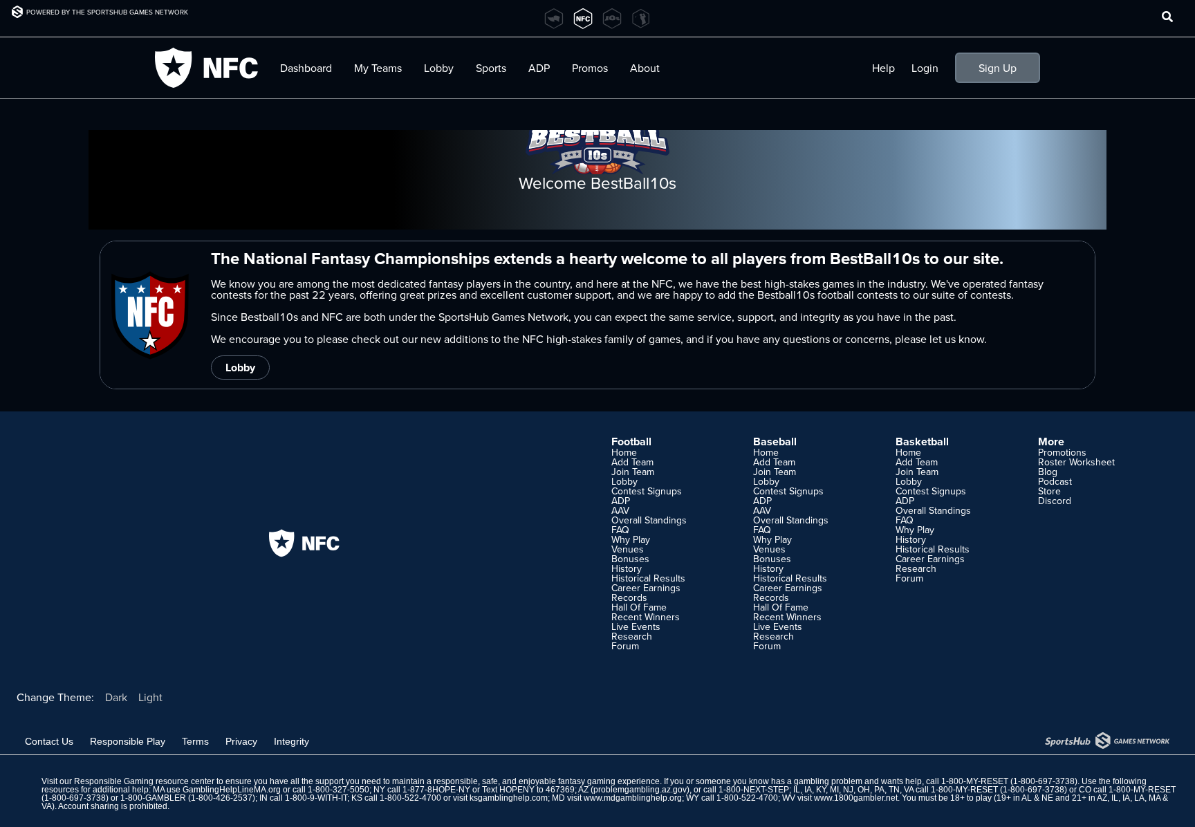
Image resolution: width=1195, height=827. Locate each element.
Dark (116, 697)
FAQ (620, 530)
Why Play (630, 539)
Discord (1054, 501)
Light (150, 697)
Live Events (635, 626)
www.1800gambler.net (856, 798)
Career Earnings (645, 588)
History (626, 568)
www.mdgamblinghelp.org (633, 798)
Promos (590, 67)
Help (883, 67)
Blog (1047, 471)
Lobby (439, 67)
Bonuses (630, 559)
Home (624, 452)
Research (631, 636)
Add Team (632, 462)
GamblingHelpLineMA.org (232, 790)
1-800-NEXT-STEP (754, 790)
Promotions (1062, 452)
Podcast (1055, 481)
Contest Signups (646, 491)
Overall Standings (649, 520)
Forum (625, 646)
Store (1049, 491)
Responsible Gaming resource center (144, 781)
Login (924, 67)
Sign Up (998, 67)
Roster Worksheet (1076, 462)
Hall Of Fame (639, 607)
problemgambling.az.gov (640, 790)
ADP (620, 501)
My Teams (378, 67)
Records (629, 597)
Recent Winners (645, 617)
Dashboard (306, 67)
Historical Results (648, 578)
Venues (627, 549)
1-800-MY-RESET (974, 781)
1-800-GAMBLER (153, 798)
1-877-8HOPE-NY (436, 790)
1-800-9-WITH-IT (316, 798)
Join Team (632, 471)
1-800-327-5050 (338, 790)
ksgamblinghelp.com (509, 798)
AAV (620, 510)
